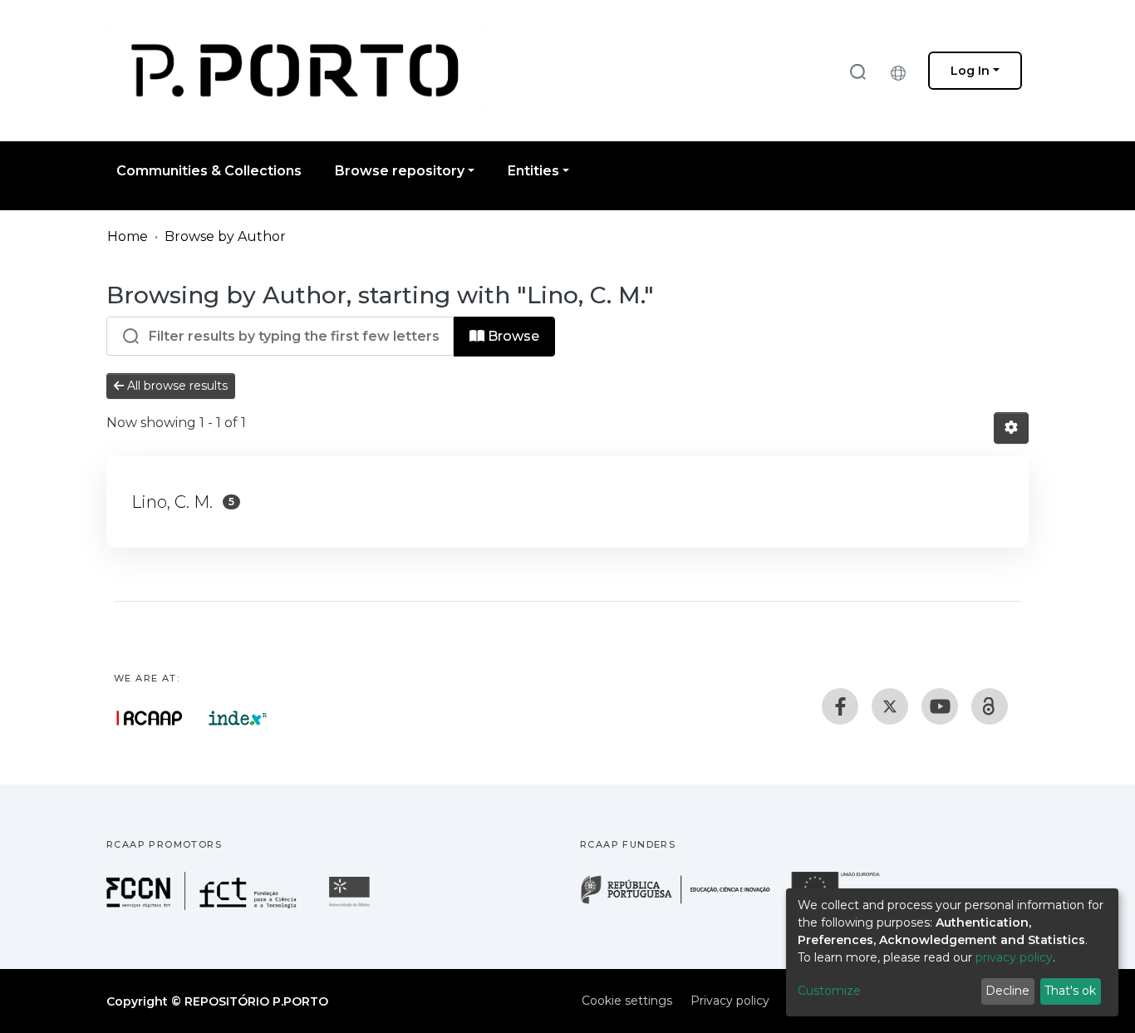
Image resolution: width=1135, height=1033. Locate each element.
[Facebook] (840, 706)
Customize (829, 990)
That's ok (1070, 990)
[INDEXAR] (238, 718)
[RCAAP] (989, 706)
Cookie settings (627, 1000)
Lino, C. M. (172, 502)
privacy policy (1014, 957)
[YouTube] (939, 706)
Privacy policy (729, 1000)
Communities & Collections (209, 171)
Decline (1007, 990)
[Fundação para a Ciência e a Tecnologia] (203, 905)
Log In (970, 70)
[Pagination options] (1011, 428)
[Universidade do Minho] (351, 905)
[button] (902, 71)
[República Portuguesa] (684, 902)
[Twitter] (890, 706)
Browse (511, 336)
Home (127, 236)
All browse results (176, 385)
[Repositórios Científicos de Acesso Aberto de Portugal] (149, 718)
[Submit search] (857, 71)
